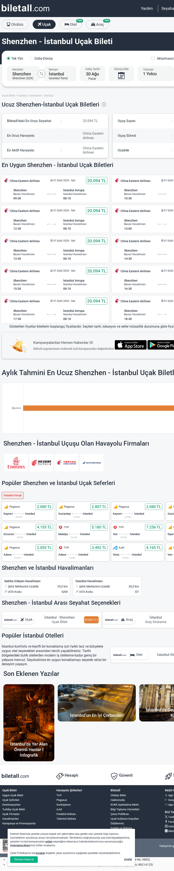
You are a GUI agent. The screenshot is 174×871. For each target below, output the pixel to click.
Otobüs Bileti (118, 795)
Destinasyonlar (11, 804)
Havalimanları (10, 818)
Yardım (147, 8)
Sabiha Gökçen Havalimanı (22, 581)
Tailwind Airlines (66, 818)
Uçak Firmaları (11, 814)
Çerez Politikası (120, 814)
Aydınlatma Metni (20, 845)
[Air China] (41, 462)
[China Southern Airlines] (92, 462)
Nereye (53, 69)
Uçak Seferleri (10, 800)
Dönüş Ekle (121, 69)
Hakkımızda (118, 800)
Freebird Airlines (66, 814)
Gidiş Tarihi (92, 69)
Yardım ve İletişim (121, 828)
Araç (102, 23)
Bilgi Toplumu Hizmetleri (125, 809)
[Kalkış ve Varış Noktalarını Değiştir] (41, 74)
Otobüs (16, 24)
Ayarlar (128, 859)
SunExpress (63, 804)
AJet (59, 809)
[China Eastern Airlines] (66, 462)
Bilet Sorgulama (120, 832)
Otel (75, 23)
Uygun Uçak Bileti (12, 795)
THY (59, 795)
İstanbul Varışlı (13, 495)
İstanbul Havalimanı (89, 581)
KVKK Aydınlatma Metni (125, 804)
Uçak (46, 24)
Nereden (17, 69)
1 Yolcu (150, 73)
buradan (40, 853)
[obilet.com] (25, 12)
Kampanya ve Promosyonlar (19, 823)
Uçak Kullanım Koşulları (125, 818)
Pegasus (61, 800)
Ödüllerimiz (117, 823)
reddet (48, 841)
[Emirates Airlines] (16, 462)
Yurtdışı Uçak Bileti (13, 809)
